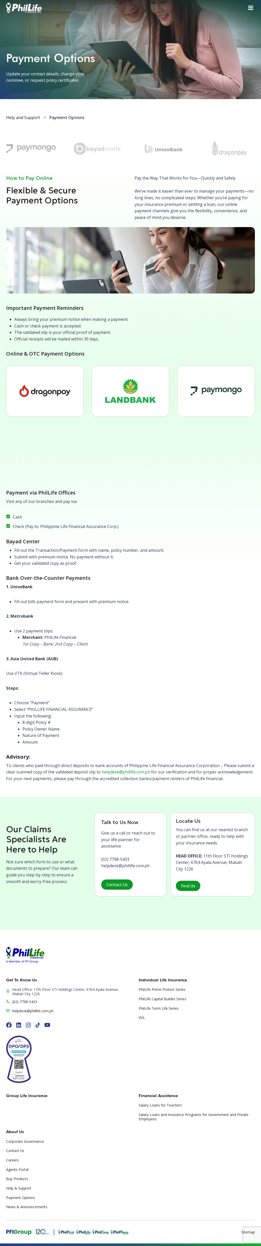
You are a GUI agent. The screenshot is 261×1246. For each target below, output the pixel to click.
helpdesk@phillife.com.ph (126, 772)
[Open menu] (250, 8)
